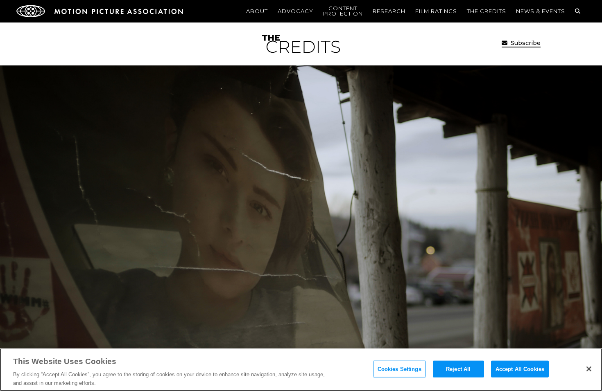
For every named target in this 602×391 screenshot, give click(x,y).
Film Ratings (436, 11)
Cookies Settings (399, 369)
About (257, 11)
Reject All (458, 369)
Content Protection (343, 11)
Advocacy (295, 11)
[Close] (589, 369)
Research (389, 11)
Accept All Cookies (520, 369)
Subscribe (525, 43)
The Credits (486, 11)
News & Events (540, 11)
